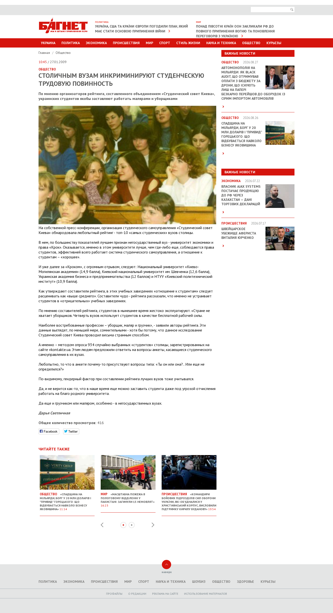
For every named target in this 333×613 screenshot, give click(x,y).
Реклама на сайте (165, 593)
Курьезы (273, 43)
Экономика (96, 43)
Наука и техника (221, 43)
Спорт (164, 43)
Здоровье (245, 581)
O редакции (137, 593)
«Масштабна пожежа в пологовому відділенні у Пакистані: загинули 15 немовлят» (128, 499)
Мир (149, 43)
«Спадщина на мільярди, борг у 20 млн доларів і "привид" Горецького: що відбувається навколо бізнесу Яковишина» (65, 501)
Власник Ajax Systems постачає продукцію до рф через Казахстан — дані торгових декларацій (241, 195)
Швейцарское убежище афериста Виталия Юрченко (238, 233)
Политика (70, 43)
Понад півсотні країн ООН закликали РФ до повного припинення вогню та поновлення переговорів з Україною (235, 31)
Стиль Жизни (188, 43)
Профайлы (114, 593)
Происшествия (126, 43)
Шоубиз (199, 581)
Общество (251, 43)
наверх (167, 572)
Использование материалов (205, 593)
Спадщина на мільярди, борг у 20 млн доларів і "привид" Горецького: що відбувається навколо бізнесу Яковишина (241, 134)
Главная (45, 52)
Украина (48, 43)
